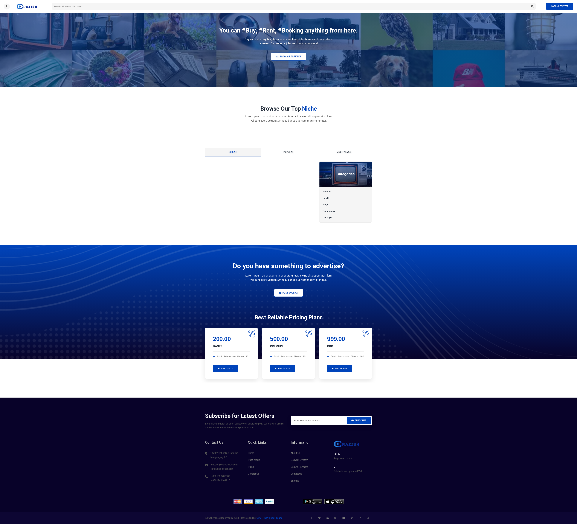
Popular (288, 152)
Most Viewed (344, 152)
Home (251, 453)
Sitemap (295, 481)
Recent (233, 152)
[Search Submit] (532, 6)
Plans (251, 467)
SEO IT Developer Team (269, 518)
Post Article (254, 460)
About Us (295, 453)
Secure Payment (299, 467)
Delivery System (299, 460)
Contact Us (253, 474)
